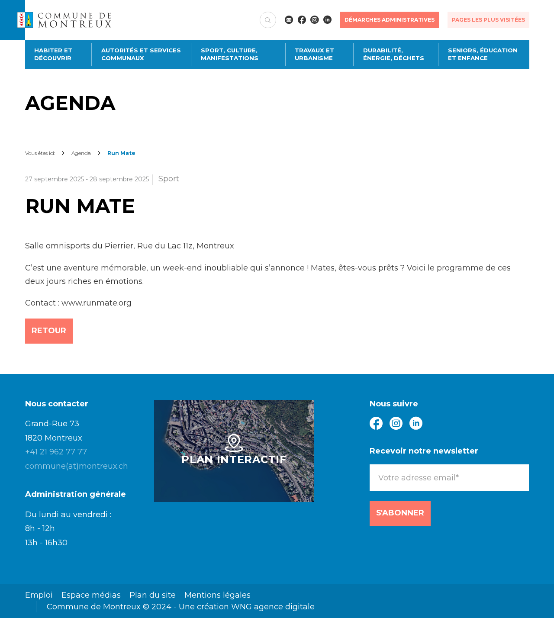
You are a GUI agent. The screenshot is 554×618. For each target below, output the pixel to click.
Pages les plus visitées (488, 19)
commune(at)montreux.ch (76, 466)
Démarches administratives (390, 19)
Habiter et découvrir (53, 54)
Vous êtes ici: (40, 153)
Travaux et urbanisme (314, 54)
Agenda (81, 153)
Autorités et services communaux (141, 54)
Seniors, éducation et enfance (483, 54)
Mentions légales (217, 595)
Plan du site (152, 595)
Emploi (39, 595)
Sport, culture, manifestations (229, 54)
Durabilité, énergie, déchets (393, 54)
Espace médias (91, 595)
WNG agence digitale (273, 607)
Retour (49, 330)
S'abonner (400, 513)
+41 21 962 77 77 (56, 452)
